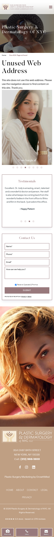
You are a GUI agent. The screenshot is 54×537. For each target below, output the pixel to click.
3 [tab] (21, 167)
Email (46, 534)
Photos (7, 534)
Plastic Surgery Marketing (19, 477)
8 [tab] (41, 167)
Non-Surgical (27, 160)
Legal (44, 490)
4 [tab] (25, 167)
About (20, 490)
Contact (32, 490)
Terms (29, 296)
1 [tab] (13, 167)
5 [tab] (29, 167)
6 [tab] (33, 167)
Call (27, 534)
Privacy (23, 296)
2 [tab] (17, 167)
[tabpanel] (27, 127)
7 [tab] (37, 167)
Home (4, 55)
